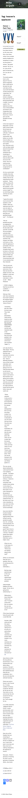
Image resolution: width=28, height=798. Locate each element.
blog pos (10, 46)
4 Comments (5, 29)
